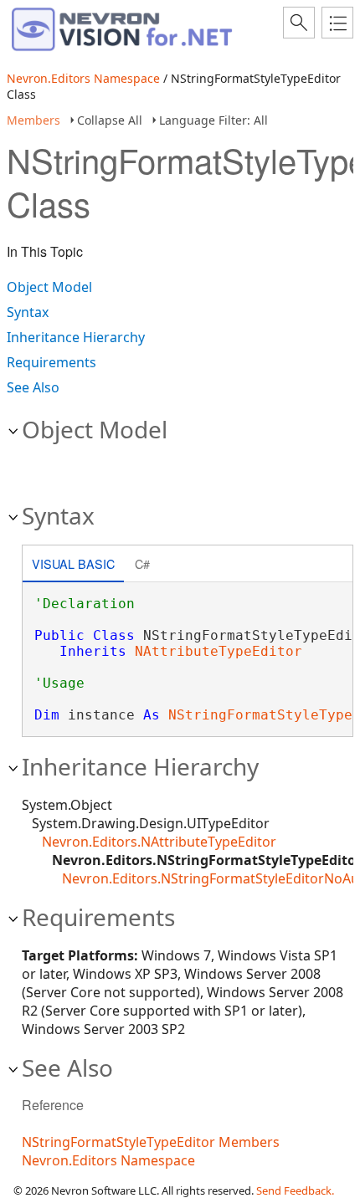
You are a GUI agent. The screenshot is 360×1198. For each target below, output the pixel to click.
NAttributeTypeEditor (218, 651)
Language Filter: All (213, 120)
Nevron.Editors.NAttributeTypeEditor (159, 841)
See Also (33, 387)
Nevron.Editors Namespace (83, 78)
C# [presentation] (142, 563)
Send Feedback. (295, 1190)
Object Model (49, 287)
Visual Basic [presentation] (73, 563)
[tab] (73, 565)
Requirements (51, 362)
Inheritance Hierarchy (76, 337)
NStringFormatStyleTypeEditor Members (151, 1142)
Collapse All (109, 120)
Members (33, 120)
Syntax (28, 312)
